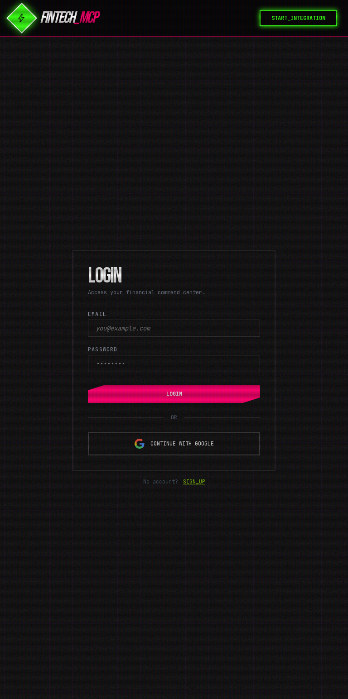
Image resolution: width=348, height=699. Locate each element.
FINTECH (68, 18)
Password (103, 349)
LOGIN (174, 393)
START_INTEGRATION (298, 18)
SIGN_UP (194, 481)
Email (97, 314)
